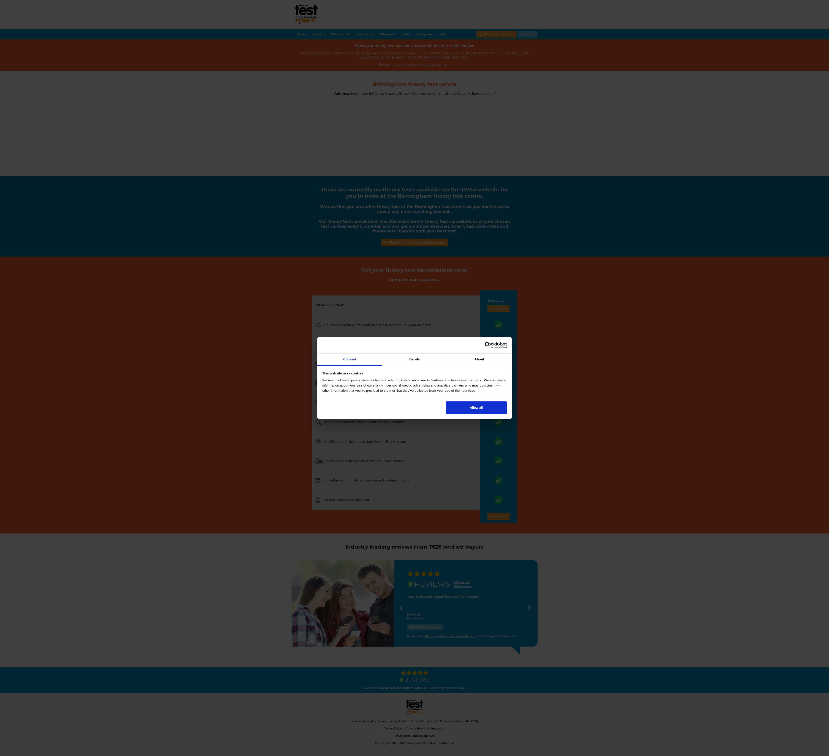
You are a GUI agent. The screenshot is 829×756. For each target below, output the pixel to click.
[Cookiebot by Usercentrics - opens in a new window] (488, 345)
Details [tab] (414, 359)
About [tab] (479, 359)
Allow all (476, 407)
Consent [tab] (349, 359)
